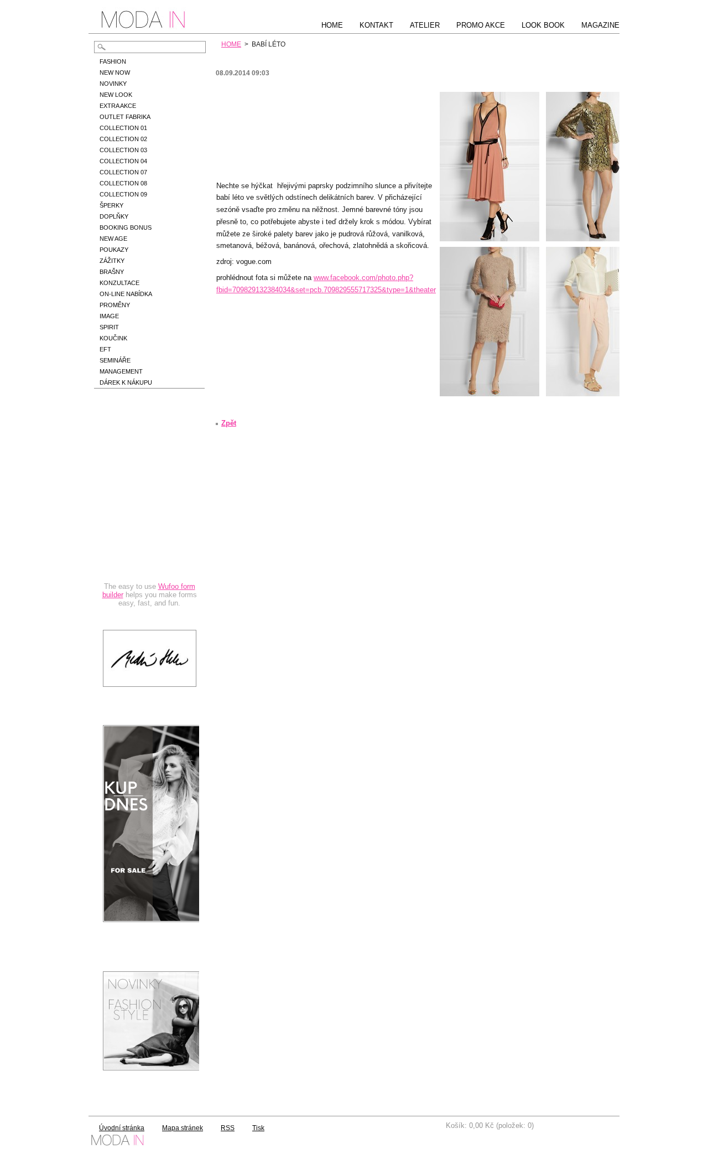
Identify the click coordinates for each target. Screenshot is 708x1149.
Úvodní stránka (121, 1128)
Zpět (228, 423)
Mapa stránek (182, 1128)
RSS (228, 1128)
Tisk (258, 1128)
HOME (231, 44)
